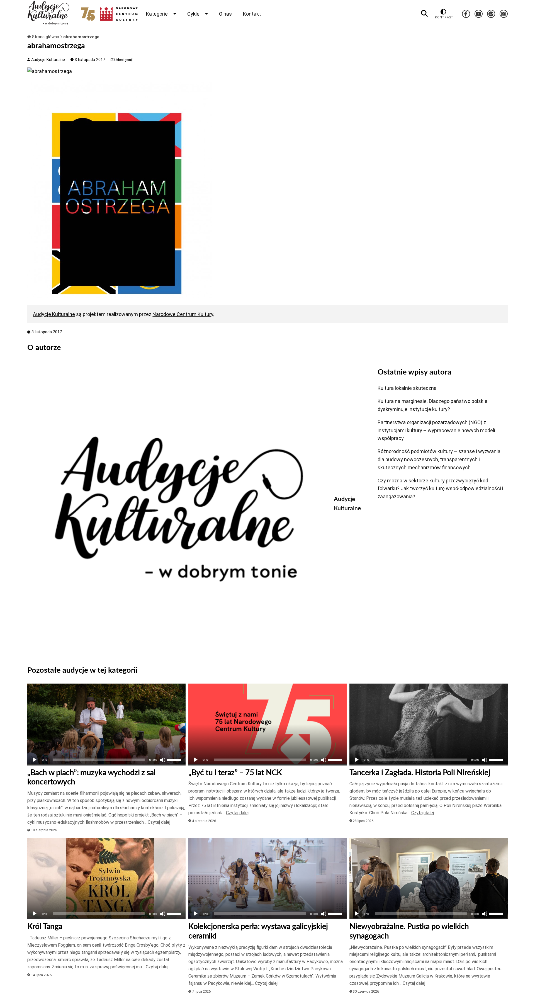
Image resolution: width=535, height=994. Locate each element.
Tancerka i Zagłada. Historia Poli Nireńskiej (419, 773)
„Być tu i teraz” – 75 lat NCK (235, 773)
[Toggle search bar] (424, 13)
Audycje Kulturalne (47, 59)
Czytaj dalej (159, 822)
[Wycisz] (163, 760)
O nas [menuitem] (225, 14)
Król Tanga (44, 926)
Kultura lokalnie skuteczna (407, 388)
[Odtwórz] (34, 760)
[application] (106, 759)
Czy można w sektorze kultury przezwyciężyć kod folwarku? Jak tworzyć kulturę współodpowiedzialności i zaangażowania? (440, 489)
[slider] (175, 759)
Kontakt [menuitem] (252, 14)
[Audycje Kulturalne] (176, 509)
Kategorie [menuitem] (157, 14)
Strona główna (45, 36)
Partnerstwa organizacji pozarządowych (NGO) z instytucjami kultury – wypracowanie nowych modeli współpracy (436, 430)
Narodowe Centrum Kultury (182, 314)
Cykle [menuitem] (193, 14)
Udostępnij (123, 60)
